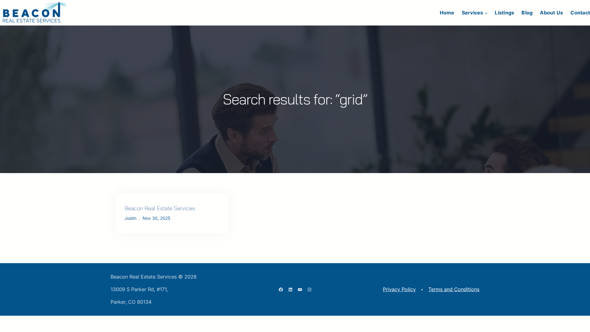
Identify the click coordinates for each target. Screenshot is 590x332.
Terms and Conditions (453, 289)
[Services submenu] (486, 12)
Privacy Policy (399, 289)
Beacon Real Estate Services (159, 208)
